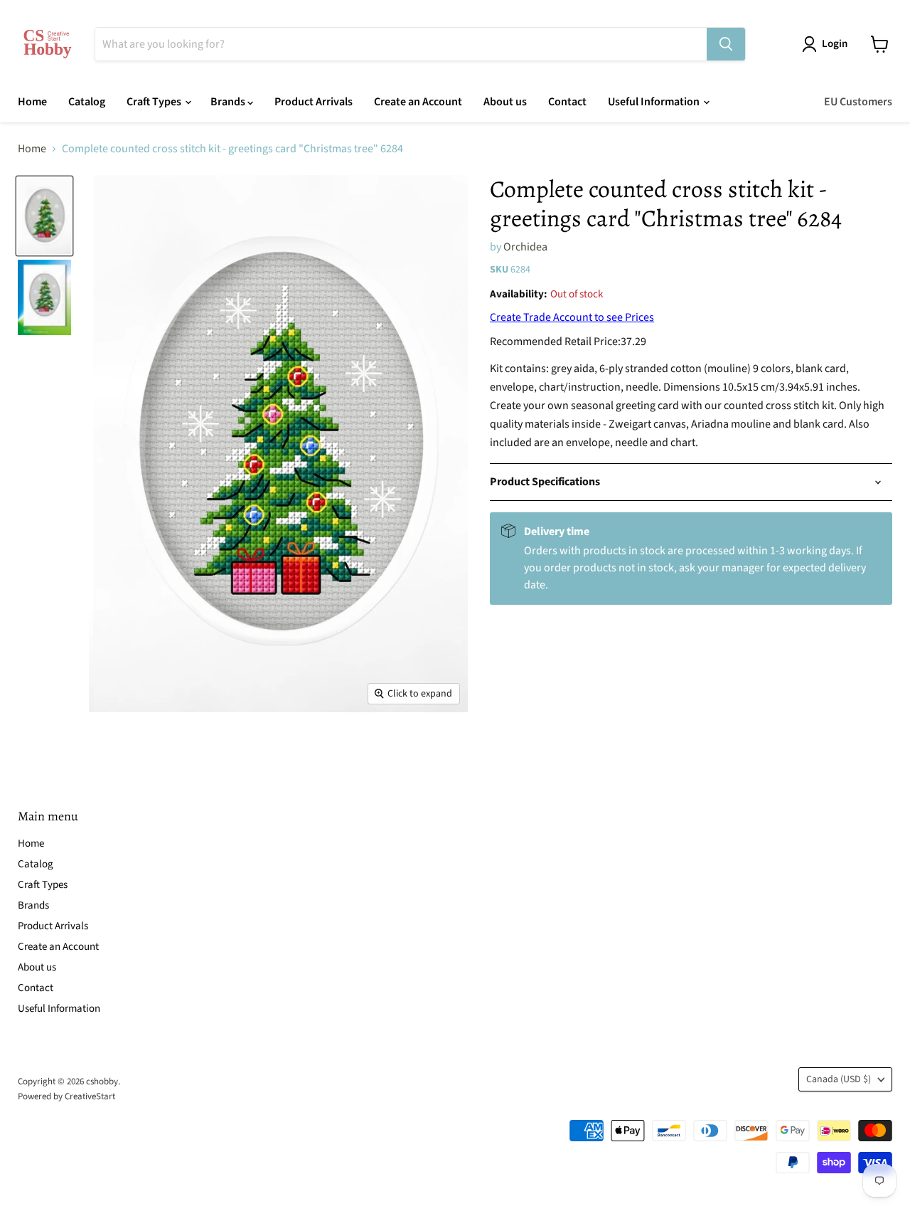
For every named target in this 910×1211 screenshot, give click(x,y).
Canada (838, 1079)
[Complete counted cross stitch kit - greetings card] (44, 215)
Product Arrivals (313, 102)
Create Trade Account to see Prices (572, 317)
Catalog (86, 102)
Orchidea (525, 247)
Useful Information (655, 102)
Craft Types (155, 102)
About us (505, 102)
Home (32, 102)
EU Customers (858, 102)
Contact (567, 102)
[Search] (726, 44)
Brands (228, 102)
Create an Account (418, 102)
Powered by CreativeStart (66, 1096)
